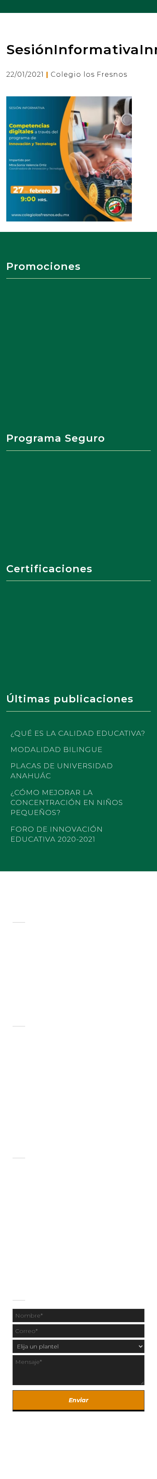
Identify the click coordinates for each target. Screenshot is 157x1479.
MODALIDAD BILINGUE (56, 749)
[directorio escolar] (79, 1189)
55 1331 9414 (97, 1250)
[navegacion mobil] (150, 6)
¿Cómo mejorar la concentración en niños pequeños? (66, 802)
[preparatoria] (78, 1056)
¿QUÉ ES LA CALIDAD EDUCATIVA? (77, 733)
